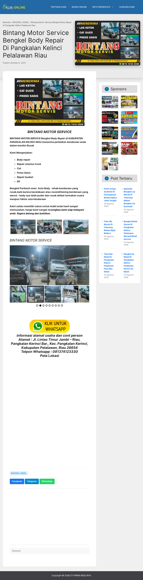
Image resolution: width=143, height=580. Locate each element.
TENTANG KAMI (58, 7)
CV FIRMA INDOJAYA (80, 575)
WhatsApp (47, 481)
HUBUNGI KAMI (127, 7)
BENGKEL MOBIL (21, 22)
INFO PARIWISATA (101, 7)
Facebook (17, 481)
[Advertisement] (49, 444)
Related (16, 550)
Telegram (32, 481)
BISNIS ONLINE (79, 7)
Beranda (6, 22)
